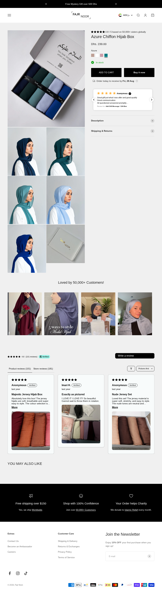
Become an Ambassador (20, 546)
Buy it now (139, 72)
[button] (98, 32)
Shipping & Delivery (67, 541)
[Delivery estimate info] (136, 81)
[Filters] (131, 368)
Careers (12, 552)
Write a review (126, 355)
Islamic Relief (131, 510)
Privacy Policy (65, 552)
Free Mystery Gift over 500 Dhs (81, 4)
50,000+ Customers (86, 510)
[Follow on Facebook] (10, 573)
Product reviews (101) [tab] (20, 368)
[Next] (116, 4)
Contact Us (13, 541)
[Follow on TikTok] (26, 573)
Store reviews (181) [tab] (43, 368)
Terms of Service (66, 557)
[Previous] (46, 4)
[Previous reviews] (94, 100)
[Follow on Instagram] (18, 573)
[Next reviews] (152, 100)
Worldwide (37, 510)
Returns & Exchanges (69, 546)
